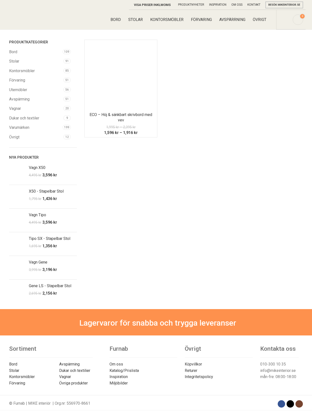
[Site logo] (32, 19)
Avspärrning (19, 99)
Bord (13, 52)
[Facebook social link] (281, 404)
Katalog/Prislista (124, 370)
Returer (191, 370)
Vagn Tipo (37, 215)
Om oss (116, 364)
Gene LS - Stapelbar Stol (50, 285)
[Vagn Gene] (17, 268)
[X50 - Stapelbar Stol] (17, 197)
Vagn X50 (37, 167)
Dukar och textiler (24, 118)
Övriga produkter (73, 383)
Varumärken (19, 127)
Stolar (14, 61)
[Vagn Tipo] (17, 220)
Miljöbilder (119, 383)
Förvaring (17, 80)
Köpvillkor (193, 364)
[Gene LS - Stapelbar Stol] (17, 291)
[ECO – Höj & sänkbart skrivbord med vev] (121, 76)
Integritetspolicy (199, 376)
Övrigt (14, 137)
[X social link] (290, 404)
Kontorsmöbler (22, 70)
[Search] (285, 20)
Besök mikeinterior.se (284, 4)
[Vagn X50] (17, 173)
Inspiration (119, 376)
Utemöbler (18, 89)
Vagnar (15, 108)
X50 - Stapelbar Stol (46, 191)
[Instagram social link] (299, 404)
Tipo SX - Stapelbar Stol (49, 238)
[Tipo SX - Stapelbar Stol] (17, 244)
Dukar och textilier (74, 370)
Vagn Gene (38, 262)
